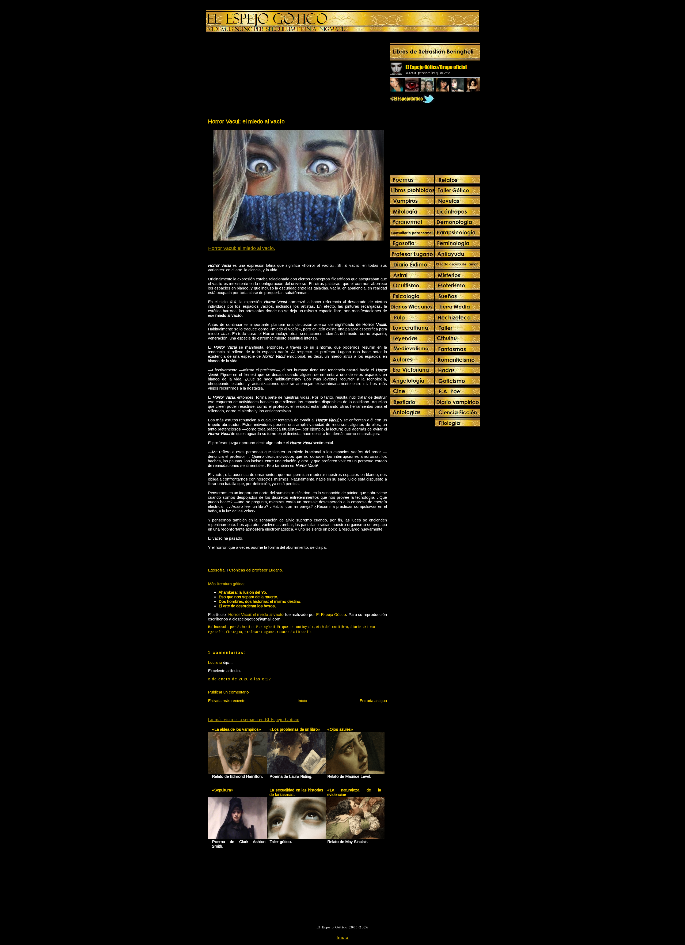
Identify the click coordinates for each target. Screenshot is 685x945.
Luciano (215, 662)
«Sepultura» (222, 790)
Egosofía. (217, 570)
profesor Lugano (260, 631)
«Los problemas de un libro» (294, 729)
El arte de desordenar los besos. (247, 606)
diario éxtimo (363, 626)
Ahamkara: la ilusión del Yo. (243, 592)
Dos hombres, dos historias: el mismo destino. (260, 601)
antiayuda (305, 626)
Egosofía (216, 631)
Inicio (302, 700)
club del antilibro (332, 626)
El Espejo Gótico (331, 614)
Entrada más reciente (226, 700)
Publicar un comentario (228, 692)
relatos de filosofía (294, 631)
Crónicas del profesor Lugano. (256, 570)
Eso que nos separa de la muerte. (248, 597)
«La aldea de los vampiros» (236, 729)
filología (234, 631)
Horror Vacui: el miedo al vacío (246, 121)
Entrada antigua (373, 700)
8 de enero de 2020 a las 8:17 (239, 679)
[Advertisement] (252, 76)
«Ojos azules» (340, 729)
